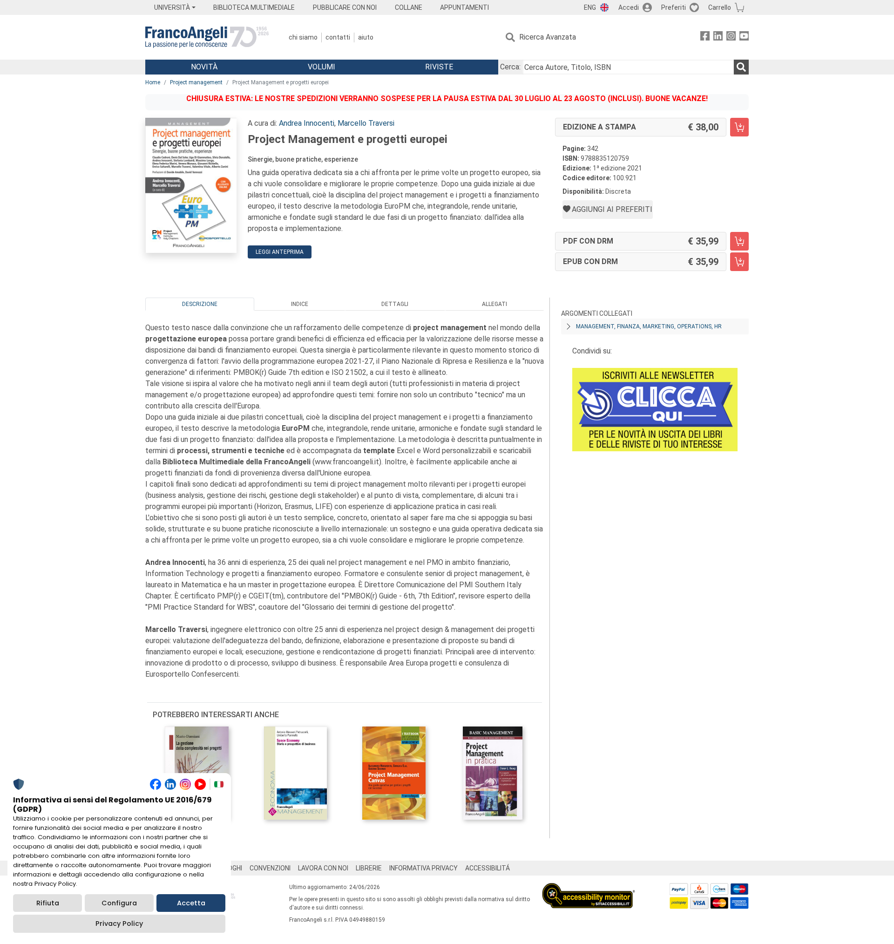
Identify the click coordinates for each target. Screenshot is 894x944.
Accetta (191, 903)
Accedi (628, 7)
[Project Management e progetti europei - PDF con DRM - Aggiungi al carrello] (739, 241)
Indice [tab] (299, 304)
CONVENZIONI (270, 868)
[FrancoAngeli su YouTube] (744, 37)
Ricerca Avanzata (547, 37)
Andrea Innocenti (306, 123)
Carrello (719, 7)
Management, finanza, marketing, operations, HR (649, 326)
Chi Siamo (303, 37)
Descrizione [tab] (199, 304)
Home (152, 82)
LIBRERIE (369, 868)
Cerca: (510, 66)
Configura (119, 903)
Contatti (337, 37)
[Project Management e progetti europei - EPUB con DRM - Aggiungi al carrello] (739, 261)
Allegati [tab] (494, 304)
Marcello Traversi (366, 123)
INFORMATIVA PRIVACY (423, 868)
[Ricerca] (741, 67)
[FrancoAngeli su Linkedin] (718, 37)
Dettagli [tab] (394, 304)
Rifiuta (47, 903)
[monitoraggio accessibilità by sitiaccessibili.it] (588, 888)
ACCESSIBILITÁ (487, 868)
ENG (590, 7)
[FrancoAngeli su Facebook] (705, 37)
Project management (196, 82)
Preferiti (673, 7)
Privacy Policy (119, 923)
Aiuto (365, 37)
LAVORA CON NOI (323, 868)
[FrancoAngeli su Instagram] (731, 37)
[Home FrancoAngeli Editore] (207, 37)
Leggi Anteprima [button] (280, 252)
